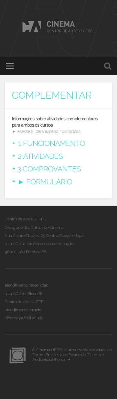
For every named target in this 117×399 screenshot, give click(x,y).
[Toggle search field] (107, 66)
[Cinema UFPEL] (58, 27)
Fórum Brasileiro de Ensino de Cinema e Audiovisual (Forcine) (68, 357)
